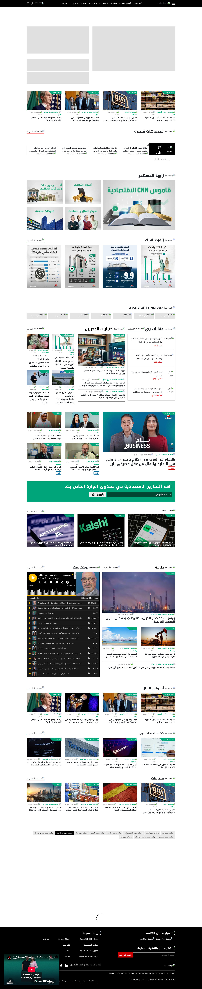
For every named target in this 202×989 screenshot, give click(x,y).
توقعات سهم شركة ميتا (64, 833)
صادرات (172, 573)
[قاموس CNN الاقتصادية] (139, 205)
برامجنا (83, 3)
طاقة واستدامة (156, 614)
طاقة (115, 3)
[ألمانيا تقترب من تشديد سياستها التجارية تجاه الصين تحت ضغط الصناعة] (82, 792)
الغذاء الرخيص (170, 92)
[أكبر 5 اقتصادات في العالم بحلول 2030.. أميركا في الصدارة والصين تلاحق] (63, 341)
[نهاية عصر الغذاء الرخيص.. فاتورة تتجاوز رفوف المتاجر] (158, 100)
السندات (45, 335)
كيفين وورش (94, 92)
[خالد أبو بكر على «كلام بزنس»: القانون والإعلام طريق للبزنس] (82, 420)
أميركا (173, 516)
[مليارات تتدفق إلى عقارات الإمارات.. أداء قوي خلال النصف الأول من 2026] (44, 792)
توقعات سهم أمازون (114, 833)
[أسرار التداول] (83, 192)
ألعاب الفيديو (120, 335)
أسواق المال (126, 3)
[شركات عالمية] (45, 218)
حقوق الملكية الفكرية (60, 980)
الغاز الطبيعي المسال (54, 444)
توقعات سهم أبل (167, 833)
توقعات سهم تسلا (82, 833)
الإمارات (58, 413)
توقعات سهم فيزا (126, 837)
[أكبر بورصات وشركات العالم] (45, 192)
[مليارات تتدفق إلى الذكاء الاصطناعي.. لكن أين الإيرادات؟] (158, 747)
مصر (97, 413)
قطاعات (94, 3)
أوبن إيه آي (57, 739)
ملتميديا (72, 354)
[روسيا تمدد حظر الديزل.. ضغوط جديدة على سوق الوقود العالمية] (138, 592)
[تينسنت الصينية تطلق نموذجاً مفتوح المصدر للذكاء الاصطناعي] (82, 747)
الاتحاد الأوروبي (132, 784)
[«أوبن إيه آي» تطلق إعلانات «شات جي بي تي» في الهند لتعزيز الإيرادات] (44, 747)
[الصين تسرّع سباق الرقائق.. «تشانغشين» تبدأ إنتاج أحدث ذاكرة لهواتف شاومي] (63, 377)
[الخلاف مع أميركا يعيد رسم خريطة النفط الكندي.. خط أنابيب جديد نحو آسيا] (119, 636)
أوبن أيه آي (133, 739)
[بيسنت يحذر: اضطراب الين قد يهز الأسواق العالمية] (44, 100)
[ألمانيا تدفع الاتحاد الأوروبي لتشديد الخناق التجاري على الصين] (120, 792)
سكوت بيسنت (56, 92)
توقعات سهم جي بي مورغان (43, 833)
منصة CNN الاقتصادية (90, 980)
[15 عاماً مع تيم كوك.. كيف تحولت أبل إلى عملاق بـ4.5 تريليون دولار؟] (38, 377)
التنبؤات (121, 516)
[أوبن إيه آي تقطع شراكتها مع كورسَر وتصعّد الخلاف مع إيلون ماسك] (120, 747)
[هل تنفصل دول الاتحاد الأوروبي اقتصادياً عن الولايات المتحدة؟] (82, 451)
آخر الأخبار (138, 3)
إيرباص (96, 694)
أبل (47, 372)
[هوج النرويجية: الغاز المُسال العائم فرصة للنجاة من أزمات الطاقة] (44, 451)
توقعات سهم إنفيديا (152, 833)
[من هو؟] (83, 218)
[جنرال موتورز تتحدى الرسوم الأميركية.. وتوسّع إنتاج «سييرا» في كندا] (120, 100)
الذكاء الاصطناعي (169, 739)
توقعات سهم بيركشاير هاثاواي (145, 837)
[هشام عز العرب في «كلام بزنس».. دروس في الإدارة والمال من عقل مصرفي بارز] (139, 432)
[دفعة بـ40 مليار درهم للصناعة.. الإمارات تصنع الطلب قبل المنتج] (44, 420)
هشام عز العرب (170, 413)
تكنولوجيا (104, 3)
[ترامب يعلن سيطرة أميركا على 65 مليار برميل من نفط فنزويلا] (158, 636)
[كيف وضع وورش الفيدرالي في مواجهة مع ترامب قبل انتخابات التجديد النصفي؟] (82, 100)
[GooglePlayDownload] (164, 939)
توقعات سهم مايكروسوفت (133, 833)
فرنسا (97, 444)
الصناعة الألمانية (93, 784)
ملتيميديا (74, 3)
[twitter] (66, 965)
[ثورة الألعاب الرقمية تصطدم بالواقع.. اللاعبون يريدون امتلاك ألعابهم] (101, 350)
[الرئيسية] (163, 3)
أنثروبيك (71, 516)
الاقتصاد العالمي (68, 335)
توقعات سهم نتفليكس (166, 837)
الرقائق (71, 372)
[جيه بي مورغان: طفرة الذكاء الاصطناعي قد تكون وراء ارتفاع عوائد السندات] (38, 341)
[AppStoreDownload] (147, 939)
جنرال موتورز (133, 92)
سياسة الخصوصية (75, 980)
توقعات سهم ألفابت (97, 833)
